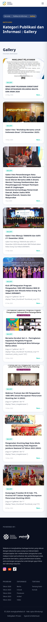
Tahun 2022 (7, 600)
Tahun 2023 (7, 596)
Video (19, 600)
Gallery (9, 82)
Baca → (39, 95)
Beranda (7, 16)
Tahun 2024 (7, 593)
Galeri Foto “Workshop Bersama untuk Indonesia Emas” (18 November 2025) (22, 130)
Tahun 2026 (7, 586)
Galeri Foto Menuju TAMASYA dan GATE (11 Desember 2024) (22, 236)
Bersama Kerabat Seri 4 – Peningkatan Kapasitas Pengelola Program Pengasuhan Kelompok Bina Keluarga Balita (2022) (22, 342)
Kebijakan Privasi (14, 616)
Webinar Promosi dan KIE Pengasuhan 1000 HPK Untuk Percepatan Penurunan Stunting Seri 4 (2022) (23, 395)
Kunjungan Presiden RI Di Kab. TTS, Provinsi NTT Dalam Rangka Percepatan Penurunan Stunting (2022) (23, 495)
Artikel (19, 596)
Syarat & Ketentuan (32, 616)
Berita (19, 586)
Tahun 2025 (7, 590)
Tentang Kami (37, 586)
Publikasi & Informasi (20, 16)
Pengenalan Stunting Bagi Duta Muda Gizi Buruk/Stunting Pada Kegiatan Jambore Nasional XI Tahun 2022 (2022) (23, 445)
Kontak (34, 590)
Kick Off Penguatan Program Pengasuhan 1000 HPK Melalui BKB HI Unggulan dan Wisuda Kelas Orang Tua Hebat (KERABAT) (23, 289)
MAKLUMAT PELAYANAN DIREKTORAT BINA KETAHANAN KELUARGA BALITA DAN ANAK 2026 (21, 89)
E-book (19, 590)
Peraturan (20, 593)
